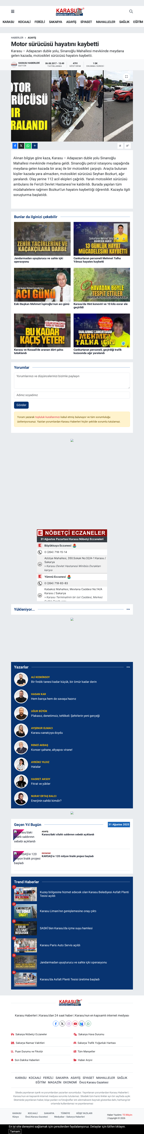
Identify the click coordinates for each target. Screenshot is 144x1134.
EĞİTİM (138, 22)
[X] (62, 1023)
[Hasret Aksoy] (21, 781)
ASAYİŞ (71, 22)
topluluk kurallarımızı (48, 417)
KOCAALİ (24, 22)
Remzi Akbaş (39, 745)
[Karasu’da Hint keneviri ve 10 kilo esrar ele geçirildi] (102, 284)
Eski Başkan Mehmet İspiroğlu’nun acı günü (41, 304)
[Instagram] (69, 1023)
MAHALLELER (105, 22)
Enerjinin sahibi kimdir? (46, 800)
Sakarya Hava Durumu (91, 1034)
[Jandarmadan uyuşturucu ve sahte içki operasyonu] (42, 238)
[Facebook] (56, 1023)
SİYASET (86, 22)
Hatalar (36, 766)
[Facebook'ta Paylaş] (14, 146)
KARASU (8, 22)
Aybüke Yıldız (40, 762)
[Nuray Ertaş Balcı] (21, 798)
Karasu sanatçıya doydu (47, 732)
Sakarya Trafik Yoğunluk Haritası (97, 1042)
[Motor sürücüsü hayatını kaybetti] (72, 106)
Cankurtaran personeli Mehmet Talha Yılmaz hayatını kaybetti (97, 260)
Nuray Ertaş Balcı (43, 796)
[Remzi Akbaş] (21, 747)
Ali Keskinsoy (40, 677)
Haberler (17, 37)
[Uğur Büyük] (21, 713)
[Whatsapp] (88, 1023)
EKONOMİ (70, 1082)
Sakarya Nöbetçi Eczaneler (31, 1034)
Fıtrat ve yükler (40, 783)
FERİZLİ (40, 22)
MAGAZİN (54, 1082)
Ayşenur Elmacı (42, 728)
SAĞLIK (124, 22)
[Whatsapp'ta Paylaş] (28, 146)
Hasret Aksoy (40, 779)
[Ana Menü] (12, 11)
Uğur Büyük (39, 711)
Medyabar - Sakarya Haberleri (69, 1116)
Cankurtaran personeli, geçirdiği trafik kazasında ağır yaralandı (98, 351)
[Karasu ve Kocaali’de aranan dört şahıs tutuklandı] (42, 330)
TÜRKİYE (65, 1113)
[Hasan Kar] (21, 696)
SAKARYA (55, 22)
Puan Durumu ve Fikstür (29, 1051)
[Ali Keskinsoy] (21, 679)
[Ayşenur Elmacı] (21, 730)
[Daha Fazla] (35, 146)
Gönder (21, 405)
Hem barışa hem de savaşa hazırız (53, 698)
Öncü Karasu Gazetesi (93, 1082)
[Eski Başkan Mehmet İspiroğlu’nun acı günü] (42, 284)
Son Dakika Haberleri (27, 1060)
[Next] (82, 1023)
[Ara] (131, 11)
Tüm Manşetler (86, 1051)
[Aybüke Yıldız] (21, 764)
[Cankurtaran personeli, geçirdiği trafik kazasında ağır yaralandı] (102, 330)
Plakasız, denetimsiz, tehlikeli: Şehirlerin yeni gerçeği (65, 715)
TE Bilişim (127, 1115)
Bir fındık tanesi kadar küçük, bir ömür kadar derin (64, 681)
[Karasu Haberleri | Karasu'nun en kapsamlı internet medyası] (72, 11)
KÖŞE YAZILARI (84, 1113)
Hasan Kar (38, 694)
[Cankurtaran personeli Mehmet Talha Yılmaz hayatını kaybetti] (102, 238)
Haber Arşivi (85, 1060)
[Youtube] (75, 1023)
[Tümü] (128, 609)
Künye (15, 1116)
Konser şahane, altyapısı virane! (51, 749)
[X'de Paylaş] (21, 146)
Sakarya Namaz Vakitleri (30, 1042)
